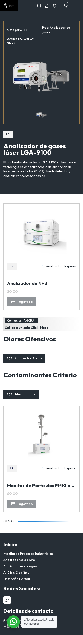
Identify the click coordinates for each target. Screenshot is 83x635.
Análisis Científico (16, 572)
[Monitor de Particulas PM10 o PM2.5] (41, 435)
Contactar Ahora (28, 358)
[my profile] (47, 6)
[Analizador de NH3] (41, 232)
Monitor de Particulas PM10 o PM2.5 (38, 485)
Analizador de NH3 (27, 283)
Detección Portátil (16, 579)
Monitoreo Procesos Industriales (28, 554)
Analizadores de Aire (19, 560)
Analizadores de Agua (20, 566)
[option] (41, 78)
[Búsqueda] (39, 6)
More (44, 328)
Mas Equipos (25, 394)
